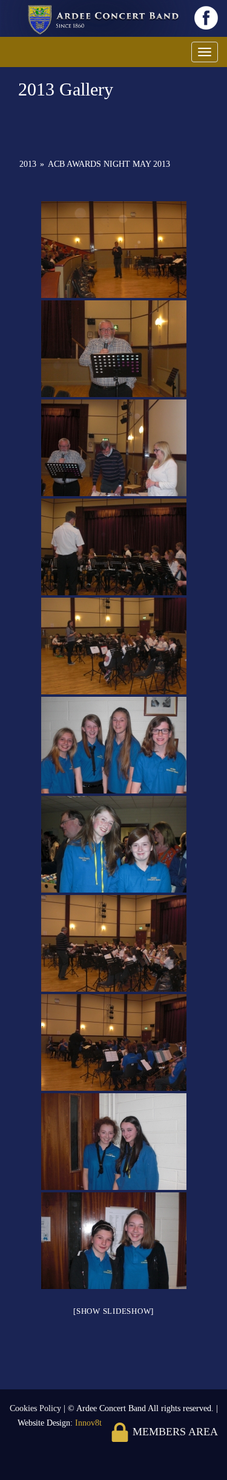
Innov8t (88, 1422)
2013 (27, 164)
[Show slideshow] (113, 1311)
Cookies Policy (37, 1408)
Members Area (174, 1432)
